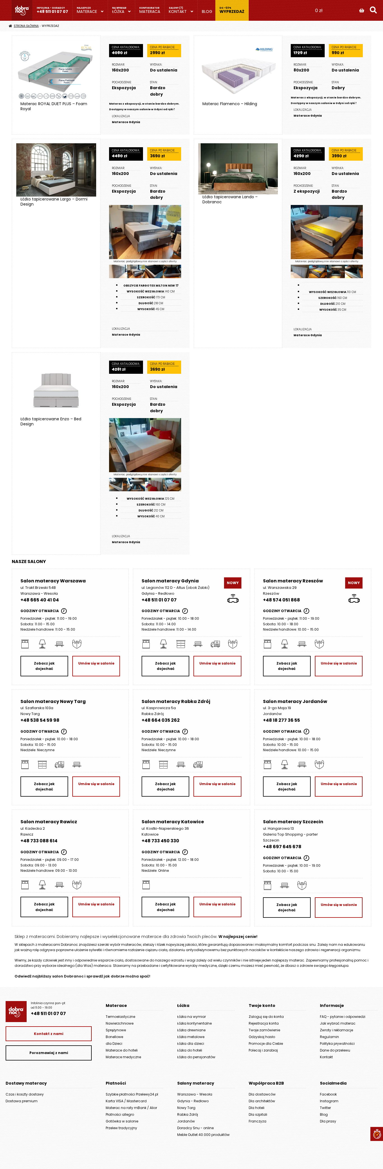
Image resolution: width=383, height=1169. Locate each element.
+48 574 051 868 (281, 600)
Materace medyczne (123, 1057)
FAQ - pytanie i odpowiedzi (342, 1016)
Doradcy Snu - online (195, 1128)
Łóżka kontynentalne (194, 1023)
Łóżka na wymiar (191, 1016)
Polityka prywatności (337, 1043)
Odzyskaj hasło (262, 1036)
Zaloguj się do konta (266, 1016)
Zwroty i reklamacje (336, 1030)
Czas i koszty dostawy (25, 1094)
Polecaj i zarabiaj (263, 1050)
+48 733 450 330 (160, 841)
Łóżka (118, 11)
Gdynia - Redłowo (193, 1101)
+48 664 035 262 (161, 720)
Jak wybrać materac (338, 1023)
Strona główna (26, 26)
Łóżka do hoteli (189, 1050)
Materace (87, 11)
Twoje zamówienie (264, 1030)
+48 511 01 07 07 (52, 11)
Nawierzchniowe (119, 1023)
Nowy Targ (186, 1107)
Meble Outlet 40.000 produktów (203, 1134)
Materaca (149, 11)
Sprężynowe (116, 1030)
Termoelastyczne (120, 1016)
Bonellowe (114, 1036)
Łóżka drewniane (191, 1030)
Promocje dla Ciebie (266, 1043)
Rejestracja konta (264, 1023)
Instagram (329, 1101)
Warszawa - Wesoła (194, 1094)
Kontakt (178, 11)
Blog (207, 11)
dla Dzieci (114, 1043)
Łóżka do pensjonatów (196, 1057)
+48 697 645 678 (282, 846)
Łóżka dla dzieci (190, 1043)
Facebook (328, 1094)
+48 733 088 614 (38, 841)
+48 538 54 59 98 (39, 720)
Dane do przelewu (335, 1050)
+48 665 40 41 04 (39, 600)
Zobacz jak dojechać (44, 666)
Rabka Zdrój (187, 1114)
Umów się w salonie (96, 663)
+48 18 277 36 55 (281, 720)
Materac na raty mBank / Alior (131, 1107)
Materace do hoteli (122, 1050)
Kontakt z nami (48, 1033)
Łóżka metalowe (190, 1036)
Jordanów (186, 1121)
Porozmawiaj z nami (48, 1052)
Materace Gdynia (126, 122)
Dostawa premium (22, 1101)
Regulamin (329, 1036)
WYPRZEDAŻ (232, 11)
